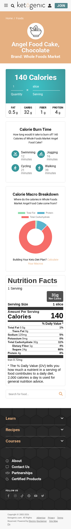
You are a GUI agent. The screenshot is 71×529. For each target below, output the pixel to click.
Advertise (41, 518)
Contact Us (21, 467)
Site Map (53, 521)
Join (61, 6)
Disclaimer (42, 521)
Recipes (13, 430)
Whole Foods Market (42, 56)
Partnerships (22, 473)
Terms (60, 518)
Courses (13, 441)
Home (9, 18)
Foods (19, 18)
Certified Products (26, 479)
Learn (11, 418)
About (17, 461)
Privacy (51, 518)
